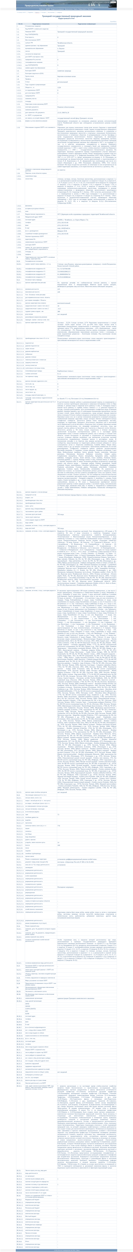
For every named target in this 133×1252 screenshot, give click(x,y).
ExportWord (113, 21)
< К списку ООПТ (21, 12)
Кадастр (37, 12)
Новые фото (82, 9)
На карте (43, 12)
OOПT (48, 9)
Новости (42, 9)
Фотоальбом (51, 12)
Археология (69, 9)
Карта (76, 9)
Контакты (91, 9)
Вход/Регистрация (97, 2)
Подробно (30, 12)
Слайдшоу (59, 12)
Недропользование (57, 9)
